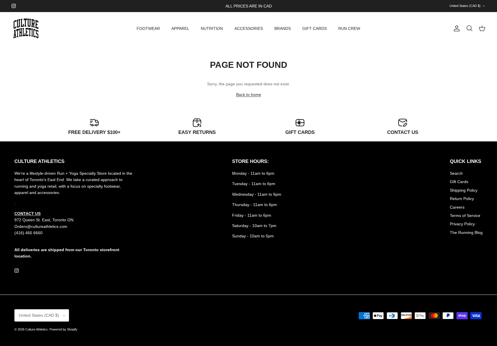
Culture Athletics (36, 329)
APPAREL (180, 28)
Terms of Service (465, 215)
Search (456, 173)
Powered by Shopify (63, 329)
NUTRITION (212, 28)
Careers (457, 207)
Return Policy (462, 198)
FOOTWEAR (148, 28)
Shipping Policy (463, 190)
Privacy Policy (462, 224)
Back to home (248, 94)
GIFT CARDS (314, 28)
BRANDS (282, 28)
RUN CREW (349, 28)
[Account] (455, 28)
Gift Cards (459, 181)
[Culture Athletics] (26, 28)
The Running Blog (466, 232)
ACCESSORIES (248, 28)
